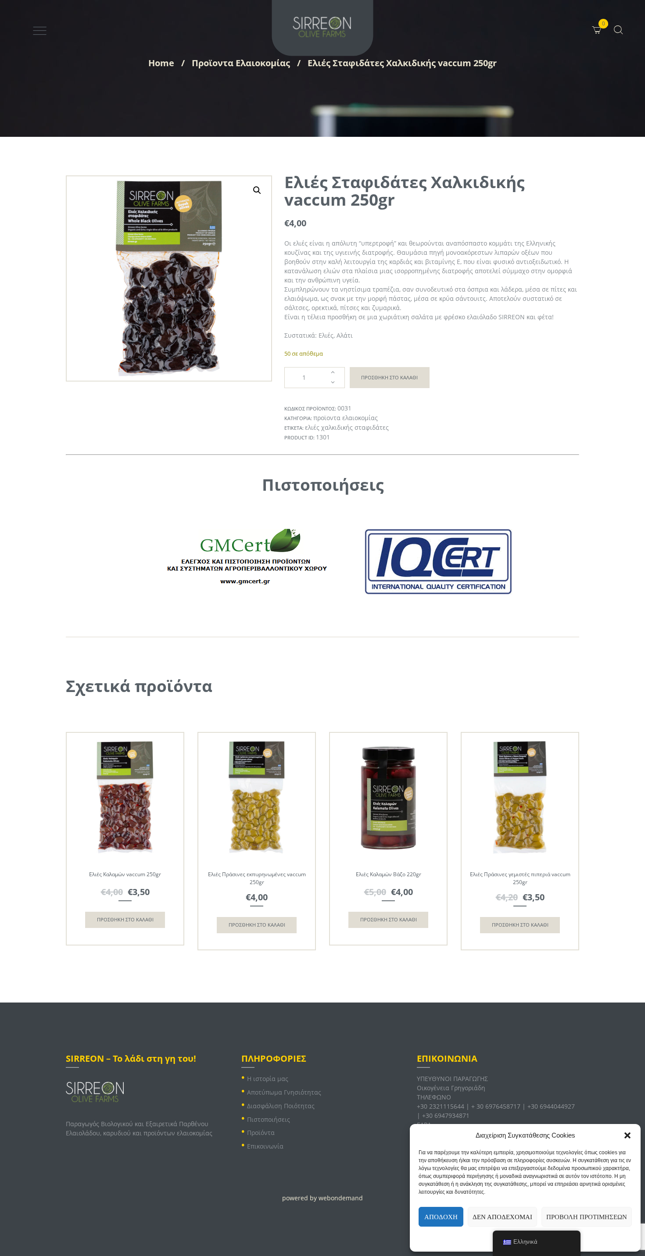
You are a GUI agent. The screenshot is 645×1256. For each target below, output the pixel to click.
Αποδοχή (441, 1216)
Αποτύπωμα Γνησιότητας (284, 1092)
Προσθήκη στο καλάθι (389, 377)
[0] (607, 23)
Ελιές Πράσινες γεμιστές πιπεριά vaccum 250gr (520, 878)
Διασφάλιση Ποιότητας (281, 1106)
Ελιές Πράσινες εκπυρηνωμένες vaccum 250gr (257, 878)
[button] (627, 1135)
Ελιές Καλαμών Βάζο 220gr (388, 874)
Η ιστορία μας (267, 1078)
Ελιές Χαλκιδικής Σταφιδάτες (347, 427)
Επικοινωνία (265, 1146)
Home (161, 63)
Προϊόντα (261, 1132)
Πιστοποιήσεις (268, 1119)
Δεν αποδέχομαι (502, 1216)
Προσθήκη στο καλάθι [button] (125, 919)
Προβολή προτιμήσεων (586, 1216)
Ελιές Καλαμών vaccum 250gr (125, 874)
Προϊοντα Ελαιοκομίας (241, 63)
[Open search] (617, 29)
